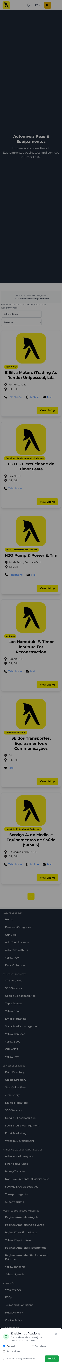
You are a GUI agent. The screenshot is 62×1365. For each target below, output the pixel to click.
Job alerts (40, 1346)
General (11, 1346)
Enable (51, 1358)
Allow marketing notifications (21, 1358)
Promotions (13, 1351)
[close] (56, 1334)
